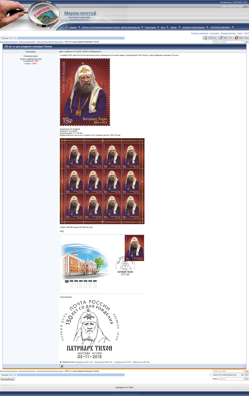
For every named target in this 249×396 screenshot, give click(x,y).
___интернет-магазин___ (79, 17)
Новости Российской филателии (50, 42)
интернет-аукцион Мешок (193, 27)
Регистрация (150, 27)
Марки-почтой (80, 13)
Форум (174, 27)
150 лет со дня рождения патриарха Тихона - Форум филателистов (111, 27)
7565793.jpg (99, 362)
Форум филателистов (8, 42)
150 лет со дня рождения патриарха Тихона (82, 42)
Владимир (31, 51)
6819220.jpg (81, 362)
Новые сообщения (200, 33)
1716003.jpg (119, 362)
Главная (72, 27)
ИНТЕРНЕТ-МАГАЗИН (220, 27)
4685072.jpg (137, 362)
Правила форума (228, 33)
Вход (163, 27)
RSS (245, 6)
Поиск (240, 33)
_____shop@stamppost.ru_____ (79, 20)
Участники (214, 33)
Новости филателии (27, 42)
